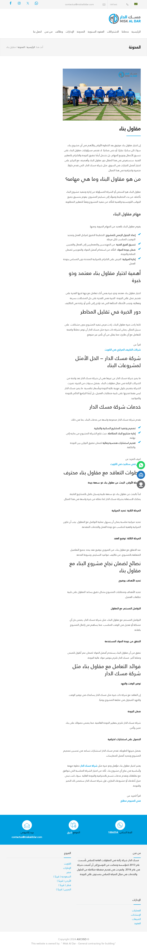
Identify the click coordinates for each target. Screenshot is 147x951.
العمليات (136, 910)
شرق (69, 832)
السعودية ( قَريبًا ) (62, 876)
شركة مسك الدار (88, 765)
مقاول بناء (130, 128)
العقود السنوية (96, 31)
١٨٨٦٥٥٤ (113, 4)
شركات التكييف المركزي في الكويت (123, 349)
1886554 (113, 832)
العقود (137, 923)
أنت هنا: (39, 47)
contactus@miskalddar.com (79, 4)
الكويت (67, 863)
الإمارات (67, 868)
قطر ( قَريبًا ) (64, 885)
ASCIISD (81, 939)
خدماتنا (125, 31)
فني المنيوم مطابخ (131, 800)
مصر (69, 872)
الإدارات (70, 31)
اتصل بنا (37, 31)
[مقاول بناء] (102, 94)
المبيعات (136, 919)
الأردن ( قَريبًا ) (64, 880)
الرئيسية (136, 31)
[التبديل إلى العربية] (135, 3)
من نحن (49, 31)
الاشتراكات (113, 31)
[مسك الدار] (116, 19)
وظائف (59, 31)
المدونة (81, 31)
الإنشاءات (136, 914)
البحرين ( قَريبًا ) (63, 889)
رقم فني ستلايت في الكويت (125, 464)
